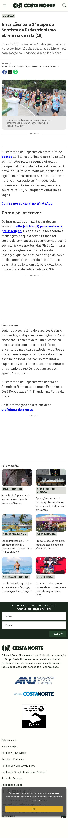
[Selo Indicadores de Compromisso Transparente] (34, 716)
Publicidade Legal (12, 784)
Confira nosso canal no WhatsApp (27, 203)
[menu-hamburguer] (5, 5)
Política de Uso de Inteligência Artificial (24, 772)
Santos (7, 156)
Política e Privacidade (14, 752)
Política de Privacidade (17, 796)
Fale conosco (9, 740)
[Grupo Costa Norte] (34, 693)
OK (34, 809)
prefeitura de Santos (17, 409)
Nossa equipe (9, 746)
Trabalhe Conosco (12, 778)
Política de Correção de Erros (18, 765)
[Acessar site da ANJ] (34, 679)
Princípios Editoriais (13, 759)
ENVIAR (58, 633)
